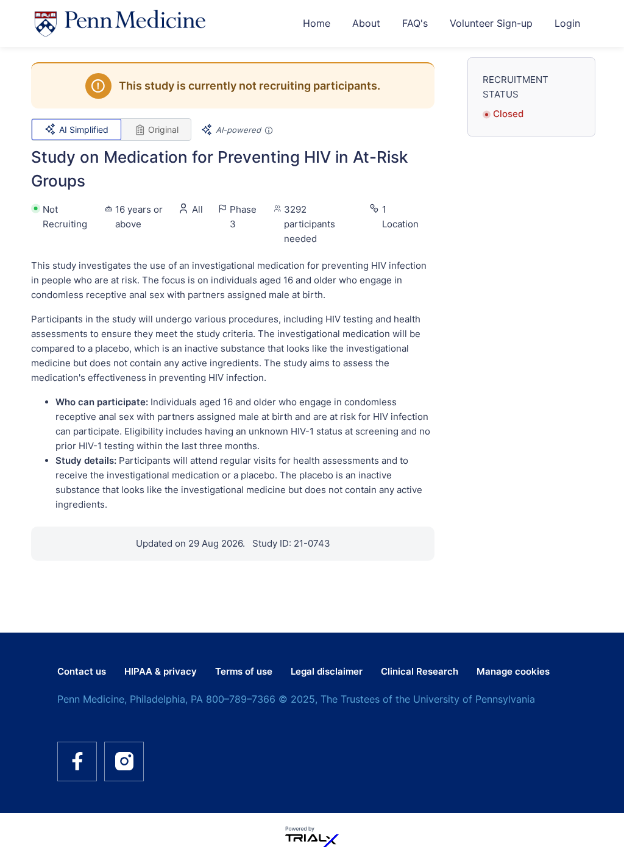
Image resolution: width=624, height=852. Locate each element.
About (366, 23)
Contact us (81, 671)
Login (567, 23)
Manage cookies (513, 671)
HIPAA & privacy (160, 671)
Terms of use (243, 671)
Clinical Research (419, 671)
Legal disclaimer (327, 671)
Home (316, 23)
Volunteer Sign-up (491, 23)
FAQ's (415, 23)
